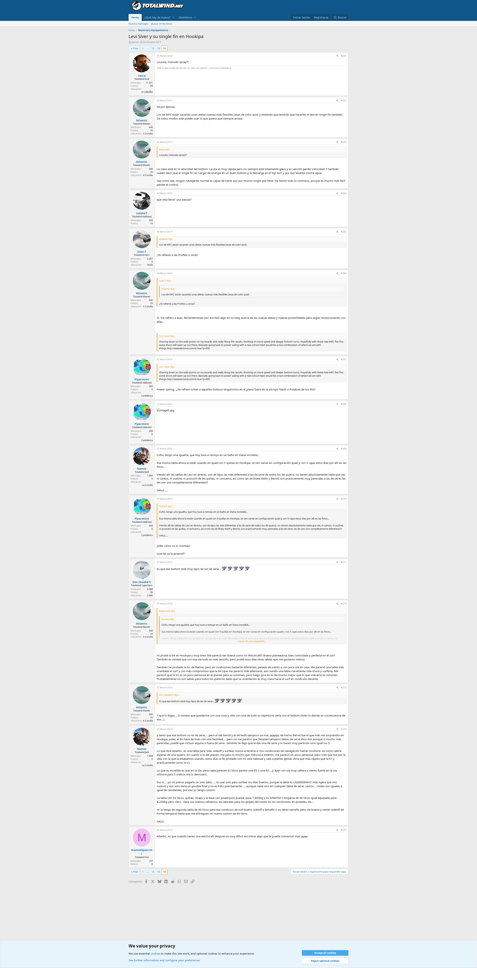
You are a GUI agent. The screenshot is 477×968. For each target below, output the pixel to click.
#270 (343, 498)
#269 (343, 448)
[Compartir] (337, 56)
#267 (343, 359)
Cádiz (150, 595)
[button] (173, 17)
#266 (343, 273)
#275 (343, 830)
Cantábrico (147, 395)
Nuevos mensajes (138, 23)
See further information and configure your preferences (164, 960)
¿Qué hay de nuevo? (157, 17)
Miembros (185, 17)
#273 (343, 687)
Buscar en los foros (161, 23)
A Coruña (148, 133)
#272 (343, 603)
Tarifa (150, 264)
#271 (343, 562)
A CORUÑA (147, 92)
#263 (343, 142)
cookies (155, 953)
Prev (135, 48)
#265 (343, 231)
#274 (343, 729)
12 (152, 48)
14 (164, 48)
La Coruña (147, 485)
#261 (343, 55)
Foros (135, 17)
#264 (343, 193)
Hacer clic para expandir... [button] (252, 641)
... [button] (147, 48)
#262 (343, 100)
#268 (343, 404)
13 (158, 48)
